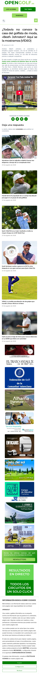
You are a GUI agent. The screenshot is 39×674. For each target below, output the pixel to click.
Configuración (19, 666)
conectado (19, 129)
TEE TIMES (28, 9)
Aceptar (19, 662)
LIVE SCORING (11, 9)
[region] (19, 635)
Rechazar (19, 670)
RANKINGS (19, 15)
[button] (4, 21)
